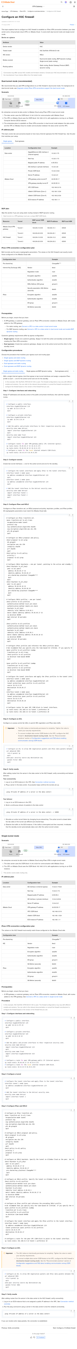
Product (72, 24)
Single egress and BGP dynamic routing (17, 361)
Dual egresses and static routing (15, 363)
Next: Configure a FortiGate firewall (64, 1328)
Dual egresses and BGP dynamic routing (17, 366)
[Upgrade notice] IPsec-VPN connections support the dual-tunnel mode (41, 88)
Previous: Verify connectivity (10, 1328)
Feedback (41, 1337)
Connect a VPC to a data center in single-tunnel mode (44, 997)
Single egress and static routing (14, 358)
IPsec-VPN (23, 11)
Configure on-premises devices (36, 11)
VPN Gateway (14, 11)
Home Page (5, 11)
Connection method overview (45, 782)
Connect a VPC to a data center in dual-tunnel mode (39, 326)
